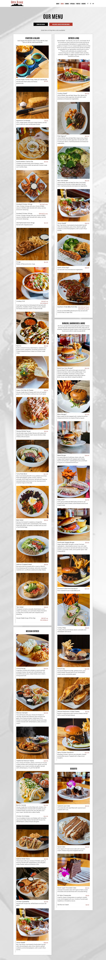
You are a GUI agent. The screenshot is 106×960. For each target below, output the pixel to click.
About (57, 3)
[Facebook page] (88, 3)
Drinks (67, 3)
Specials (72, 3)
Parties (78, 3)
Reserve (84, 3)
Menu (62, 3)
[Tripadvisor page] (93, 3)
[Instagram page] (90, 3)
